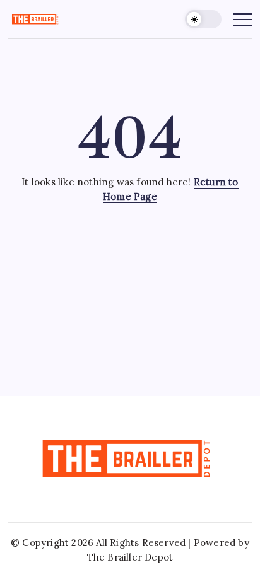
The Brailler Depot (130, 557)
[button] (203, 19)
